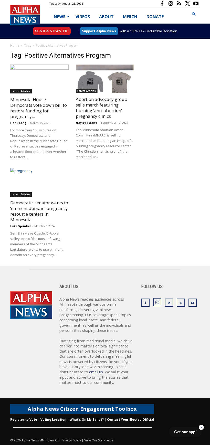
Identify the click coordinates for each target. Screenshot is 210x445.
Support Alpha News (99, 31)
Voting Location (53, 419)
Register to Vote (23, 419)
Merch (130, 16)
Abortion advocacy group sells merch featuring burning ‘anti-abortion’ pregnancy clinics (101, 107)
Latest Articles (21, 91)
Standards (105, 440)
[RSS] (179, 3)
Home (14, 45)
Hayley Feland (86, 122)
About (106, 16)
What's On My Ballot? (87, 419)
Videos (83, 16)
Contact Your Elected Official (130, 419)
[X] (187, 3)
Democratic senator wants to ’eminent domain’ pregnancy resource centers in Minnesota (39, 211)
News (59, 16)
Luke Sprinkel (20, 226)
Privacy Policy (71, 440)
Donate (155, 16)
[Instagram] (170, 3)
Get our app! (185, 432)
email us (96, 371)
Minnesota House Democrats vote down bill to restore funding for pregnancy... (38, 108)
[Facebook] (162, 3)
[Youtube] (196, 3)
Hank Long (18, 123)
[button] (193, 14)
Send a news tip (51, 31)
